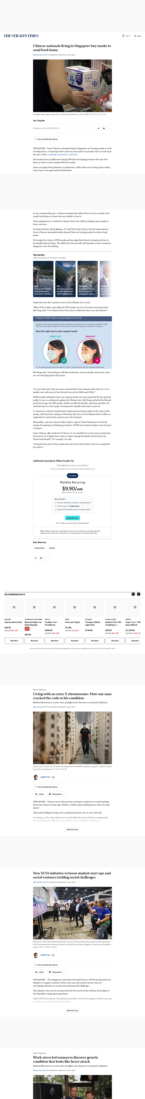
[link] (21, 36)
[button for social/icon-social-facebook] (104, 128)
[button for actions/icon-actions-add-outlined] (53, 777)
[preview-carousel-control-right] (108, 279)
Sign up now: (37, 55)
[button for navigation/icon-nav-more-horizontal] (109, 128)
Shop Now (14, 641)
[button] (126, 36)
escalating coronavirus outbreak (62, 154)
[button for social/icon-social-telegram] (98, 128)
